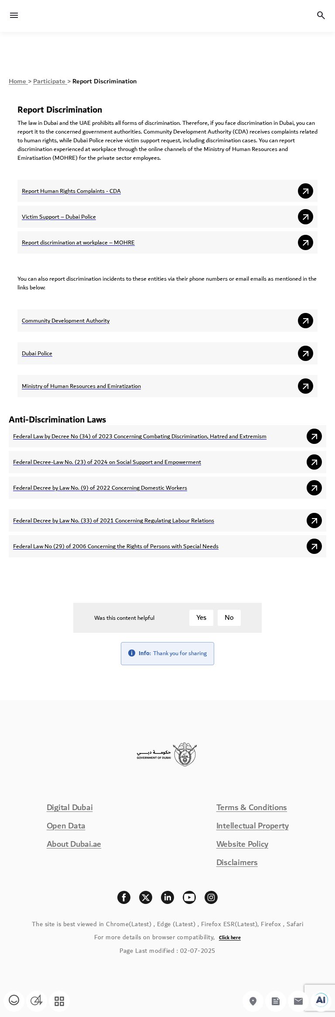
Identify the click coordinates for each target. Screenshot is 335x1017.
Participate (50, 81)
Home (18, 81)
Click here (230, 937)
